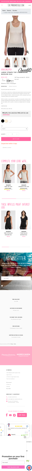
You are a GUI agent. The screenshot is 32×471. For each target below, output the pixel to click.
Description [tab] (4, 86)
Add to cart (16, 139)
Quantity (3, 134)
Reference (3, 83)
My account (9, 382)
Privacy (12, 344)
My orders (8, 388)
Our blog (22, 415)
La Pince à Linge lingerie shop (12, 376)
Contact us (8, 384)
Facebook (7, 414)
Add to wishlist (7, 147)
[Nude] (6, 122)
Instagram (14, 415)
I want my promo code (13, 467)
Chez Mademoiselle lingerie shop (13, 372)
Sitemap (8, 386)
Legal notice (9, 374)
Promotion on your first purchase (13, 457)
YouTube (10, 415)
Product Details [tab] (13, 86)
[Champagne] (9, 122)
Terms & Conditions (10, 379)
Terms (15, 344)
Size (2, 126)
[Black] (2, 122)
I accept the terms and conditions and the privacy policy (17, 286)
